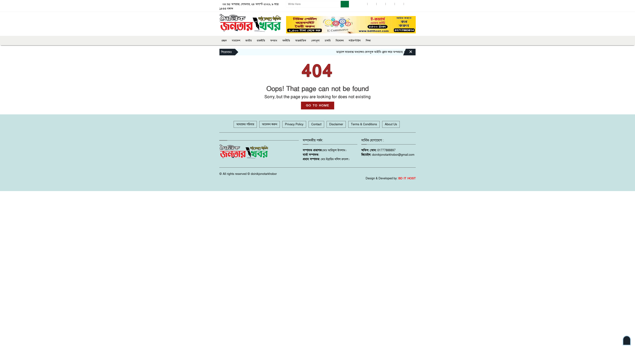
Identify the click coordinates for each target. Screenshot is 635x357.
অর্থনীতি (286, 40)
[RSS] (408, 4)
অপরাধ (273, 40)
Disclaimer (336, 124)
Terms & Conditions (364, 124)
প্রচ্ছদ (224, 40)
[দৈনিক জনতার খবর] (250, 22)
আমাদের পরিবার (245, 124)
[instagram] (381, 4)
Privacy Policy (294, 124)
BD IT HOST (407, 178)
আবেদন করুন (269, 124)
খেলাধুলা (315, 40)
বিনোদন (340, 40)
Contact (316, 124)
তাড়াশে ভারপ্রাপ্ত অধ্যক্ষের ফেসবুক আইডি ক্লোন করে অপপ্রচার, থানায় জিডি (364, 52)
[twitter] (372, 4)
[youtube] (399, 4)
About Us (391, 124)
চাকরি (328, 40)
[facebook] (362, 4)
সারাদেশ (236, 40)
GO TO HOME (317, 105)
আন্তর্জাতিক (300, 40)
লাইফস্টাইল (355, 40)
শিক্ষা (368, 40)
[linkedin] (390, 4)
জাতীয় (248, 40)
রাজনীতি (261, 40)
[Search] (345, 4)
